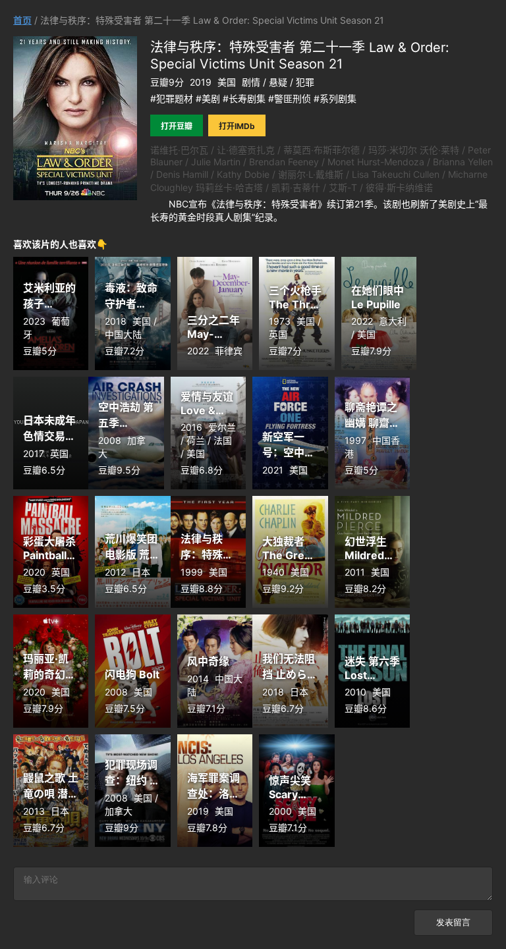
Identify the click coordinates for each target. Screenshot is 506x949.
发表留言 (453, 922)
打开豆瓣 (176, 126)
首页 (22, 20)
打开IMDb (237, 126)
